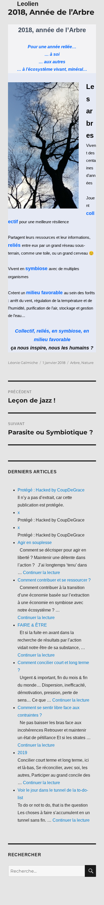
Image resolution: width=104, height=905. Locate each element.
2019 (22, 752)
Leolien (27, 3)
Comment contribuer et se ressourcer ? (54, 580)
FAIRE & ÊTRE (32, 625)
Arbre (75, 362)
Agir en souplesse (35, 542)
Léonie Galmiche (23, 362)
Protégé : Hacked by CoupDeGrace (51, 490)
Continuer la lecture (41, 572)
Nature (87, 362)
